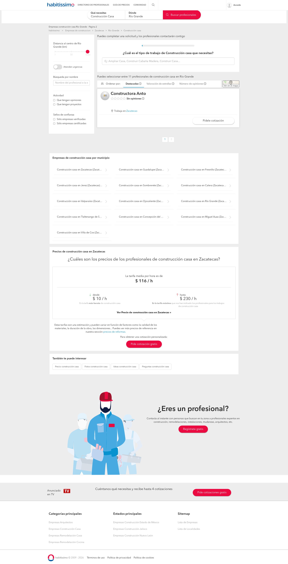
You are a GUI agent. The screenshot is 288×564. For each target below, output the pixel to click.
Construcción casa (132, 31)
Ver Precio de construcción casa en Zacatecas (143, 312)
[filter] (71, 51)
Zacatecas (99, 31)
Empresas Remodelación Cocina (66, 542)
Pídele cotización (213, 120)
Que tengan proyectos (69, 104)
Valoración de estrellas (159, 84)
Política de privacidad (119, 558)
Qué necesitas (98, 13)
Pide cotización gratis (144, 344)
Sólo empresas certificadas (71, 123)
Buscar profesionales (183, 15)
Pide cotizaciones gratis (211, 492)
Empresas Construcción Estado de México (136, 522)
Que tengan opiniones (69, 100)
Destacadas (132, 84)
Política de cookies (144, 558)
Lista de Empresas (187, 522)
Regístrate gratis (193, 429)
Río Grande (113, 31)
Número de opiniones (191, 84)
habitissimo (54, 31)
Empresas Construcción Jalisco (130, 529)
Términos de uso (96, 558)
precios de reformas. (114, 332)
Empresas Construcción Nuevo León (133, 536)
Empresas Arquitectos (61, 522)
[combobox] (106, 14)
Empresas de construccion (77, 31)
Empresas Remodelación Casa (65, 536)
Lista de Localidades (189, 529)
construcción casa (67, 367)
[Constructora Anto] (105, 95)
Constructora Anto (128, 94)
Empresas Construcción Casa (65, 529)
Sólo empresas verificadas (71, 119)
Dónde (132, 13)
